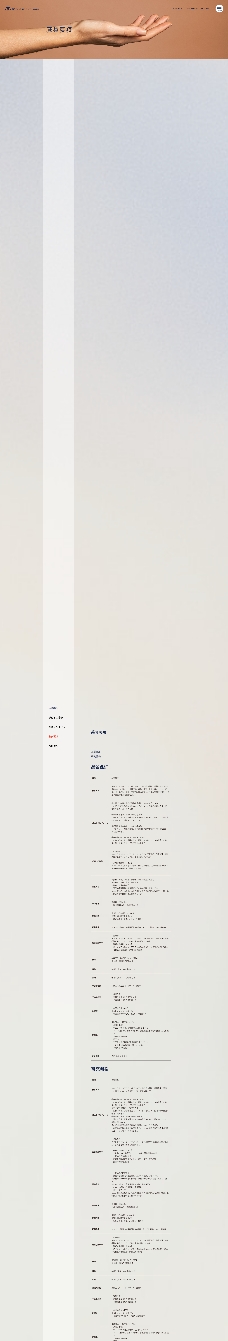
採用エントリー (57, 746)
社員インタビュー (58, 727)
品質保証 (96, 751)
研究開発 (96, 756)
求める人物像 (56, 717)
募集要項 (53, 736)
